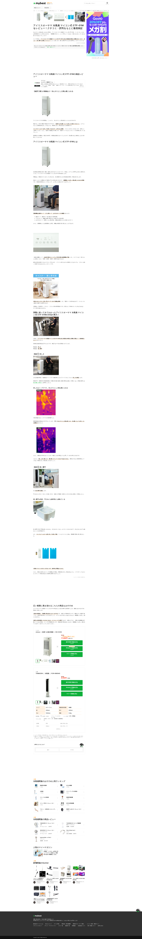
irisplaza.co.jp (55, 297)
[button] (57, 646)
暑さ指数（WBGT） (38, 382)
